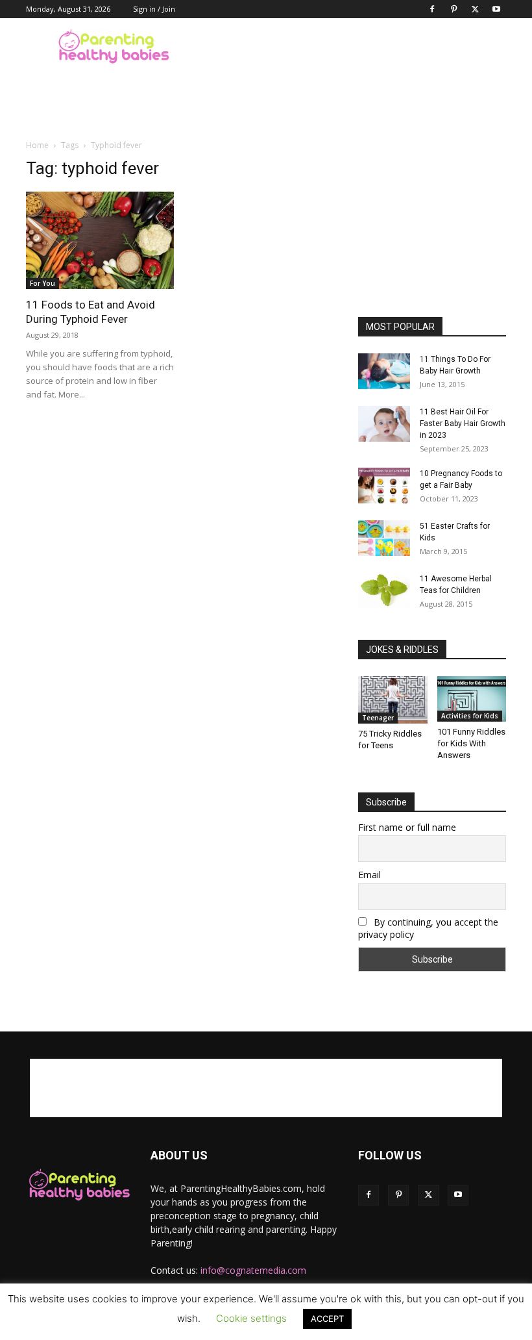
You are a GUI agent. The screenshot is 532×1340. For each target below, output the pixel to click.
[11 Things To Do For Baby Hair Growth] (384, 371)
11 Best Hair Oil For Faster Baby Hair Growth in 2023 (462, 423)
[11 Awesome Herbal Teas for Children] (384, 590)
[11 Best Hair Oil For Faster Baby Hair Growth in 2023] (384, 424)
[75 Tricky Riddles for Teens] (393, 700)
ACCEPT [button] (327, 1318)
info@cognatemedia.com (253, 1270)
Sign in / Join (154, 9)
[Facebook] (432, 9)
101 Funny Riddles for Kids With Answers (471, 743)
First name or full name (407, 827)
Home (37, 145)
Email (369, 874)
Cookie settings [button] (251, 1318)
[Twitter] (475, 9)
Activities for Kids (469, 715)
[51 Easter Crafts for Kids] (384, 538)
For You (42, 283)
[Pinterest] (453, 9)
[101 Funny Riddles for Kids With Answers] (472, 699)
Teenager (378, 717)
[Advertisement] (353, 46)
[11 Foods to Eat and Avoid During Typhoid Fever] (100, 240)
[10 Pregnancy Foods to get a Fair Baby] (384, 485)
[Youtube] (496, 9)
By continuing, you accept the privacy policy (428, 928)
